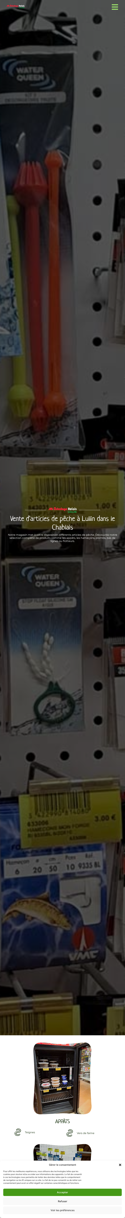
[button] (120, 1164)
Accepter (62, 1192)
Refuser (62, 1201)
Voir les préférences (63, 1210)
